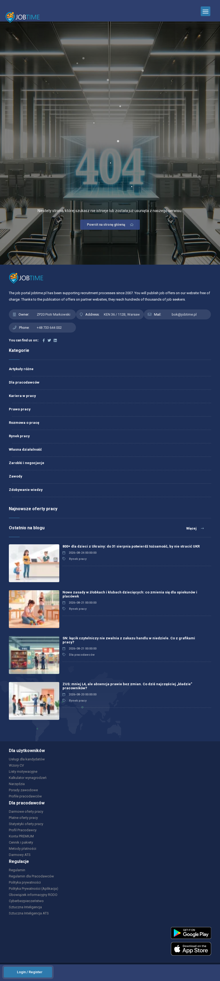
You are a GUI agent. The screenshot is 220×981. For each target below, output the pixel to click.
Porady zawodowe (23, 790)
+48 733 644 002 (49, 328)
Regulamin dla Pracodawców (31, 876)
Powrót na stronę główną (106, 225)
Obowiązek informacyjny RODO (33, 895)
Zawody (15, 476)
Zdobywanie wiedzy (26, 490)
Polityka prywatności (25, 882)
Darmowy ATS (20, 855)
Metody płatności (22, 849)
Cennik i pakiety (21, 842)
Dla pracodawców (24, 382)
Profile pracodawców (25, 796)
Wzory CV (16, 765)
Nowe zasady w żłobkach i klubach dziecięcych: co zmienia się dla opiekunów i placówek (130, 594)
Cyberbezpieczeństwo (26, 901)
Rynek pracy (19, 436)
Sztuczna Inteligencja (25, 907)
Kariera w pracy (22, 396)
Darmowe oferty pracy (26, 811)
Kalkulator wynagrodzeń (27, 778)
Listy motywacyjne (23, 772)
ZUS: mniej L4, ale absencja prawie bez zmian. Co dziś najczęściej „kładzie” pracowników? (127, 686)
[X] (49, 340)
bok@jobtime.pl (184, 314)
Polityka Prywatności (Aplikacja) (33, 889)
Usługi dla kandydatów (27, 759)
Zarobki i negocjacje (26, 463)
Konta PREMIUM (21, 836)
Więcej (191, 528)
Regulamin (17, 870)
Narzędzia (17, 784)
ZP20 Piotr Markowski (53, 314)
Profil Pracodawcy (22, 830)
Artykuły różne (21, 369)
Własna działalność (25, 449)
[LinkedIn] (55, 340)
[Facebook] (44, 340)
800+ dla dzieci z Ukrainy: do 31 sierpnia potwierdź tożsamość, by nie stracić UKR (131, 546)
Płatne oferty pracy (23, 818)
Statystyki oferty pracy (26, 824)
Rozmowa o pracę (24, 423)
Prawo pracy (20, 409)
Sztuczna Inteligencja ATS (29, 913)
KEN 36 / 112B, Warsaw (122, 314)
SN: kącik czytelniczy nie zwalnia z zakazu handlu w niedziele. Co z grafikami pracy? (129, 640)
